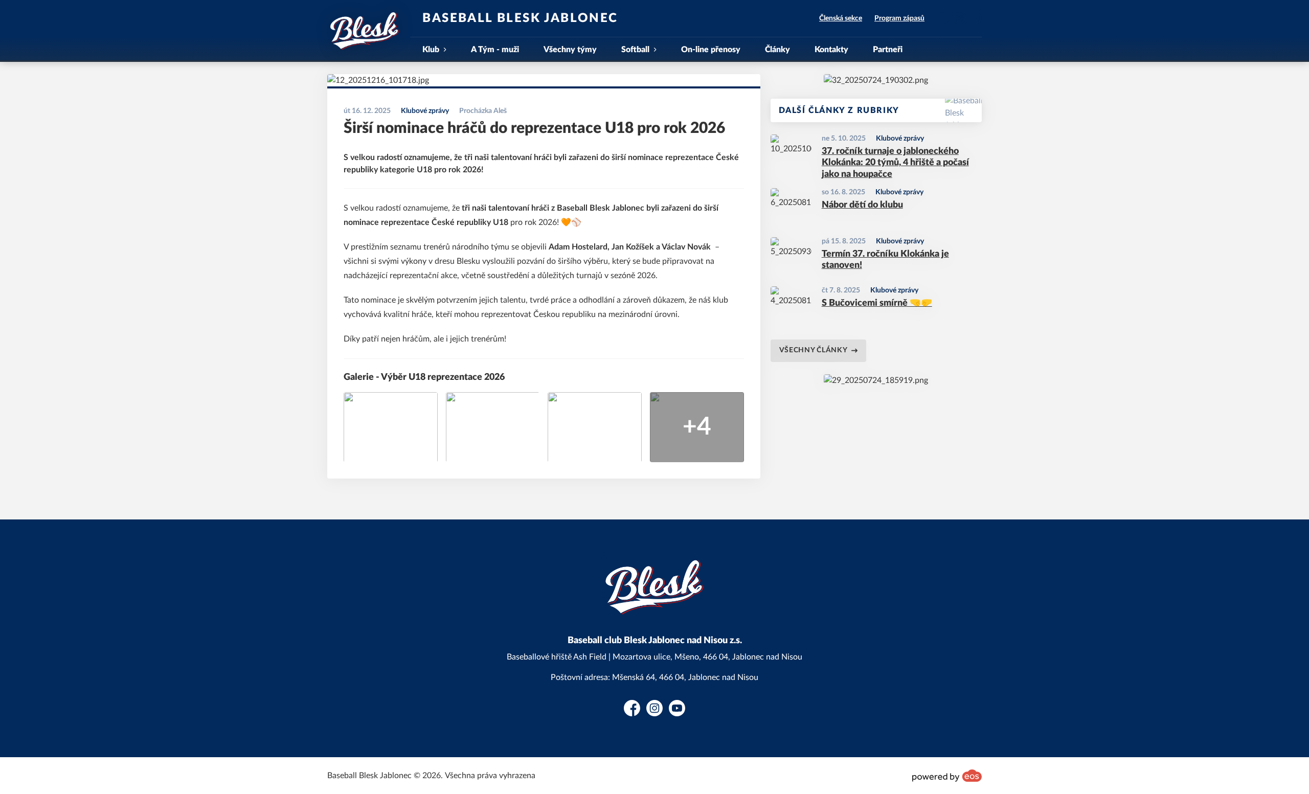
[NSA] (876, 380)
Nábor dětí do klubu (862, 205)
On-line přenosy (710, 50)
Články (777, 50)
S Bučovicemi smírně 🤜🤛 (877, 303)
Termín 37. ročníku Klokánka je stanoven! (885, 259)
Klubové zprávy (900, 138)
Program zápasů (899, 18)
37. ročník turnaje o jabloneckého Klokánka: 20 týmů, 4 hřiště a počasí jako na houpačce (895, 163)
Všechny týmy (570, 50)
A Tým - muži (495, 50)
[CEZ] (876, 80)
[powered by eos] (947, 775)
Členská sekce (840, 18)
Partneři (887, 50)
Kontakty (831, 50)
